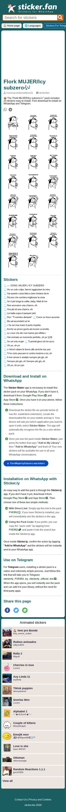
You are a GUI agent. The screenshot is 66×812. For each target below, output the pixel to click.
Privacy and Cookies (40, 799)
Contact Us (21, 799)
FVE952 (14, 512)
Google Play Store (33, 395)
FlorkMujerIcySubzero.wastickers (27, 463)
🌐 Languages (33, 25)
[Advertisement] (33, 55)
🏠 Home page (11, 25)
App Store (10, 399)
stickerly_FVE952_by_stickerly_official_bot (29, 578)
